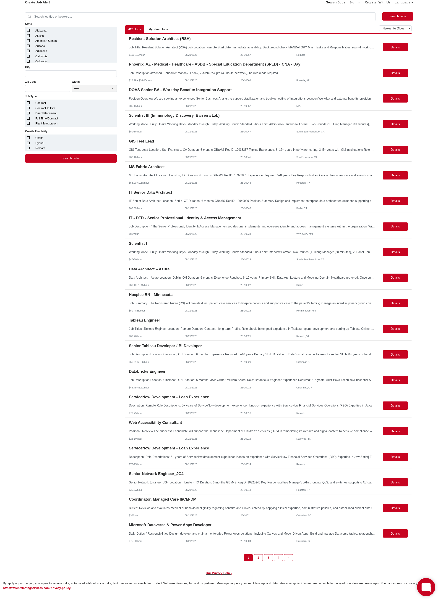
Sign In (354, 2)
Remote (40, 148)
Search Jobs (335, 2)
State (28, 24)
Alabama (41, 30)
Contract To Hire (45, 108)
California (41, 56)
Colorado (41, 61)
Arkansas (41, 51)
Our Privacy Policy (219, 573)
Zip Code (30, 81)
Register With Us (378, 2)
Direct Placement (46, 113)
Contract (40, 103)
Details (395, 47)
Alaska (39, 35)
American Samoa (46, 40)
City (27, 67)
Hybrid (39, 143)
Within (76, 81)
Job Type (31, 96)
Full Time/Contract (46, 118)
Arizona (40, 46)
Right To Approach (46, 123)
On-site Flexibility (36, 131)
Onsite (39, 138)
